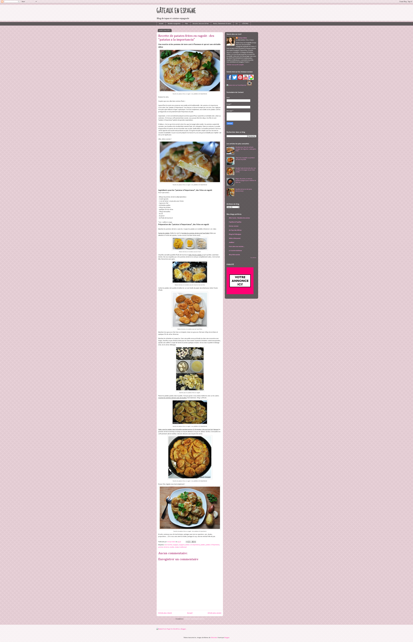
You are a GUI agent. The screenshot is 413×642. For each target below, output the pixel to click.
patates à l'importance (212, 545)
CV (236, 23)
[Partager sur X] (191, 542)
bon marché (168, 545)
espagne (175, 545)
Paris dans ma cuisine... (236, 246)
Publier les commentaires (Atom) (194, 619)
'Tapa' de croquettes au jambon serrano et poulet (245, 158)
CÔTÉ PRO (245, 23)
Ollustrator (214, 637)
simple (177, 547)
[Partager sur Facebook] (193, 542)
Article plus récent (165, 613)
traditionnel (183, 547)
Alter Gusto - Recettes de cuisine (239, 218)
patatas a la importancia (192, 545)
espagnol (181, 545)
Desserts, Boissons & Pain (201, 23)
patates (203, 545)
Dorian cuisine (233, 226)
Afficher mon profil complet (235, 65)
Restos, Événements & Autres (222, 23)
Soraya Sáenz (171, 542)
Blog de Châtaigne (235, 234)
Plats (186, 23)
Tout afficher (253, 257)
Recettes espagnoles (174, 23)
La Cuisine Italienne (235, 250)
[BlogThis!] (189, 542)
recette (172, 547)
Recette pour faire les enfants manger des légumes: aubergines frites (246, 149)
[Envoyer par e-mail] (187, 542)
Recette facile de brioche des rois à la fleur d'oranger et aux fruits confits (246, 170)
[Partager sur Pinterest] (195, 542)
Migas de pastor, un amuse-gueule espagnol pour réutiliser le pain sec (246, 180)
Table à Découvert (234, 238)
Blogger (226, 637)
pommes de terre (163, 547)
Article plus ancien (214, 613)
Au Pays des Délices (235, 230)
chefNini (231, 242)
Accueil (161, 23)
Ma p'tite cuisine (234, 255)
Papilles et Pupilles (235, 222)
